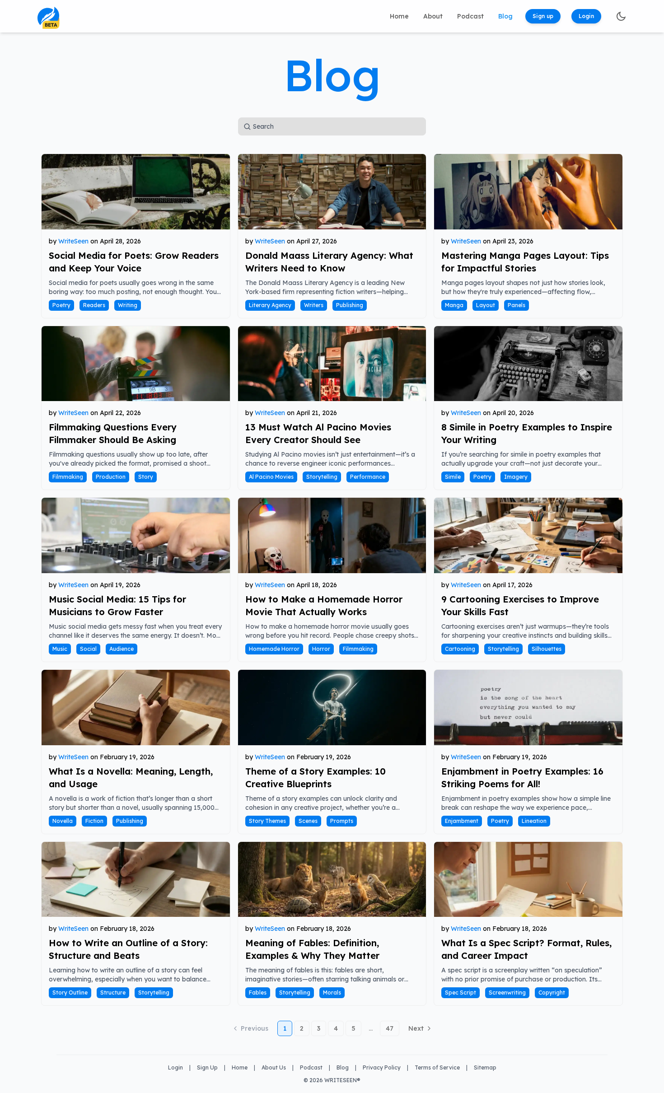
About (433, 16)
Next (416, 1028)
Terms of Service (437, 1067)
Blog (505, 16)
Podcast (470, 16)
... (371, 1028)
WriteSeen (73, 241)
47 (389, 1028)
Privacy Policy (382, 1067)
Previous (254, 1028)
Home (399, 16)
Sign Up (207, 1067)
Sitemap (485, 1067)
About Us (274, 1067)
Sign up (543, 16)
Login (586, 16)
